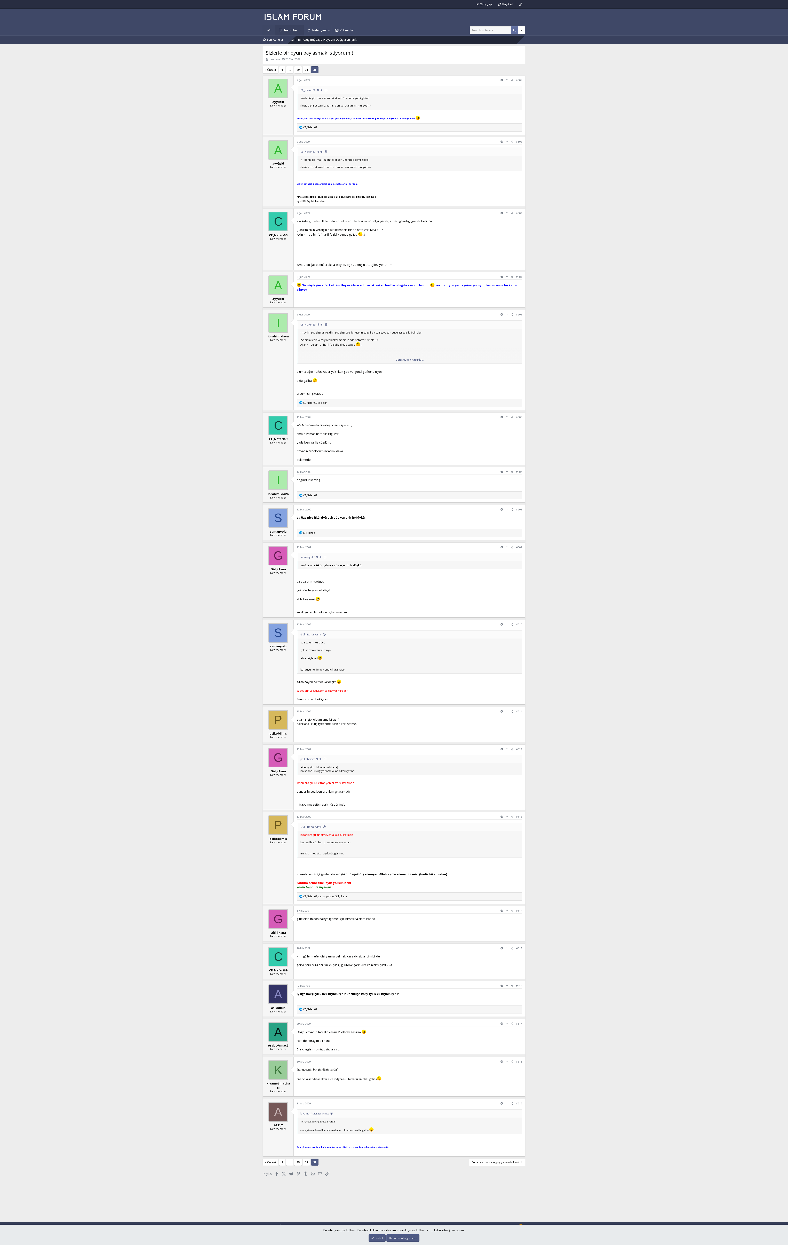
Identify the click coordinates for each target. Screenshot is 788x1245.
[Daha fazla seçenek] (514, 30)
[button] (301, 30)
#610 (519, 624)
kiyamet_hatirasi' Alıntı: (314, 1113)
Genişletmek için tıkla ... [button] (409, 359)
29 (298, 70)
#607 (519, 472)
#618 (519, 1061)
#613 (519, 817)
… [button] (290, 70)
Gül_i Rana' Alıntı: (311, 634)
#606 (519, 417)
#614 (519, 911)
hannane (274, 59)
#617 (519, 1023)
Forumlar (290, 30)
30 (306, 70)
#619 (519, 1103)
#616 (519, 986)
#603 (519, 213)
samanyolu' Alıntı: (311, 557)
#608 (519, 509)
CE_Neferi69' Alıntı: (311, 90)
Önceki (271, 70)
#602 (519, 141)
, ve (325, 896)
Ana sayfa (269, 30)
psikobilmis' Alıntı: (311, 759)
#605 (519, 314)
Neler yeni (319, 30)
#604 (519, 277)
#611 (519, 711)
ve (315, 403)
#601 (519, 80)
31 (314, 70)
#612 (519, 749)
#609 (519, 547)
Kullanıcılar (347, 30)
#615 (519, 948)
